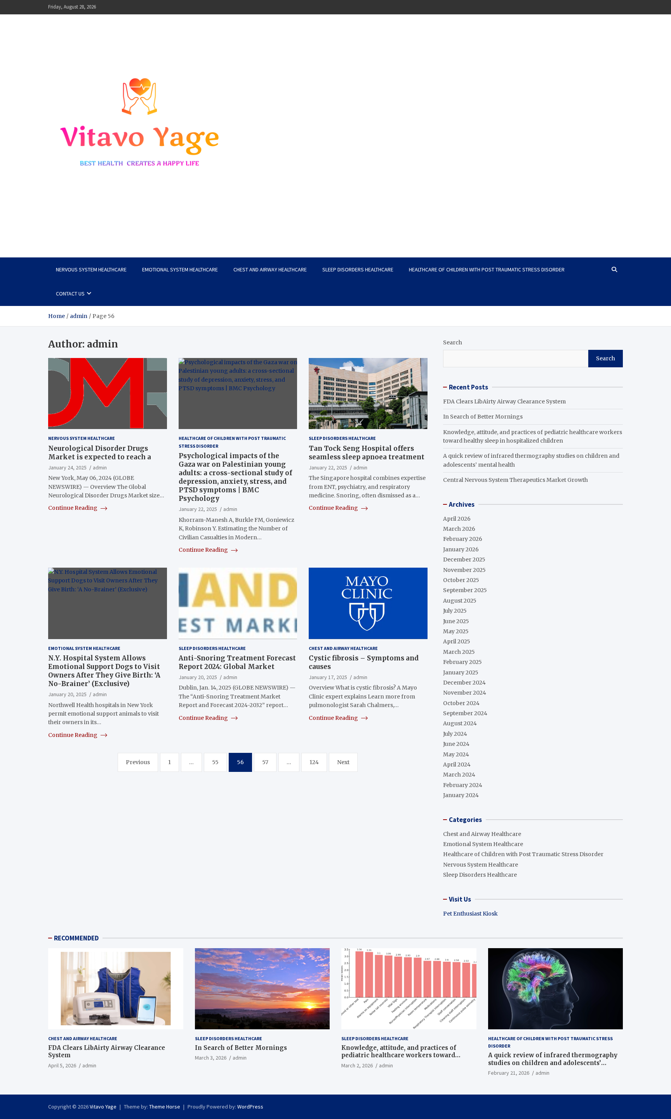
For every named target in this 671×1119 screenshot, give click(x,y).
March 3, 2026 (210, 1057)
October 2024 (461, 703)
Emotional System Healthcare (180, 269)
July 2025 (455, 610)
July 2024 (455, 733)
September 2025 (465, 590)
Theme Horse (164, 1106)
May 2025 (456, 631)
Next (343, 762)
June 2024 (456, 743)
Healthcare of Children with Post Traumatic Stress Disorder (487, 269)
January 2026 (461, 549)
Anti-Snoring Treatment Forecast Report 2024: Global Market (237, 662)
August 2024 (460, 723)
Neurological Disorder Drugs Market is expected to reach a (99, 452)
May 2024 (456, 754)
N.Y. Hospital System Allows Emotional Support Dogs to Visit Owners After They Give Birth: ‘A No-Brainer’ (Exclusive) (104, 671)
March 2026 (459, 528)
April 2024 (457, 764)
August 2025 (459, 600)
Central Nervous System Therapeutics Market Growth (515, 479)
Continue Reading (73, 507)
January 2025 (460, 672)
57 (265, 762)
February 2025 (462, 662)
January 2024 (461, 795)
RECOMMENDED (76, 938)
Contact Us (70, 293)
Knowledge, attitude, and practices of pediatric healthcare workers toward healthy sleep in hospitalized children (400, 1055)
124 (314, 762)
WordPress (250, 1106)
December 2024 (464, 682)
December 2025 (464, 559)
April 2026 (457, 518)
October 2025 (461, 580)
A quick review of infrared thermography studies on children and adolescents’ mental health (552, 1062)
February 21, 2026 (508, 1072)
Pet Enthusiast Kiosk (470, 913)
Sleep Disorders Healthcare (357, 269)
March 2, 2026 (357, 1065)
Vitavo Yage (84, 224)
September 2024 (465, 713)
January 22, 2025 (198, 509)
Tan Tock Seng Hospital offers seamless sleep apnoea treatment (366, 452)
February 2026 (462, 538)
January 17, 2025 (328, 677)
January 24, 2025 (67, 467)
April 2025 (456, 641)
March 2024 (459, 774)
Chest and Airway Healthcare (270, 269)
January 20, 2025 (67, 694)
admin (100, 467)
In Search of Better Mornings (483, 416)
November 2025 (464, 569)
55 (215, 762)
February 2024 (462, 785)
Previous (138, 762)
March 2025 (459, 651)
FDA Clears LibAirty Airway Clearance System (504, 401)
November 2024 (464, 692)
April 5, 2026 (62, 1065)
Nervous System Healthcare (91, 269)
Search (452, 342)
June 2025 (456, 621)
